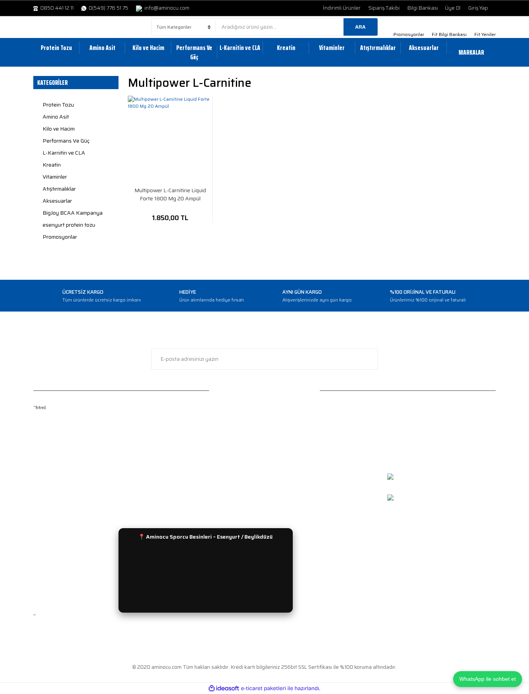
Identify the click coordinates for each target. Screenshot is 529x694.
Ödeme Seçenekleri (174, 474)
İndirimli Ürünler (342, 8)
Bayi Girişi (45, 509)
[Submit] (368, 359)
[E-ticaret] (263, 688)
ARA (360, 27)
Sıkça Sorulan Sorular (177, 497)
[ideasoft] (223, 688)
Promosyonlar (408, 34)
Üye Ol (452, 8)
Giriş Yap (478, 8)
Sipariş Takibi (384, 8)
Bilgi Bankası (422, 8)
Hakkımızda (47, 429)
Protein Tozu (284, 429)
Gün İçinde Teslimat (174, 463)
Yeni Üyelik (46, 440)
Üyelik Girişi (46, 452)
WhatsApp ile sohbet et (487, 679)
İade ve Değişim (170, 429)
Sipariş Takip (166, 440)
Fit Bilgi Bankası (449, 34)
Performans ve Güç (292, 474)
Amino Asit (282, 440)
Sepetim (43, 486)
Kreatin (278, 486)
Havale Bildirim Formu (177, 486)
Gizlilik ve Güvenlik (172, 452)
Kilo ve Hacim (284, 452)
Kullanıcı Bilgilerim (54, 474)
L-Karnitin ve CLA (289, 463)
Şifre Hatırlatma (52, 463)
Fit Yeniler (485, 34)
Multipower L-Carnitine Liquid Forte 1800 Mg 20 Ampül (170, 194)
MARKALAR (471, 52)
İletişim (41, 497)
